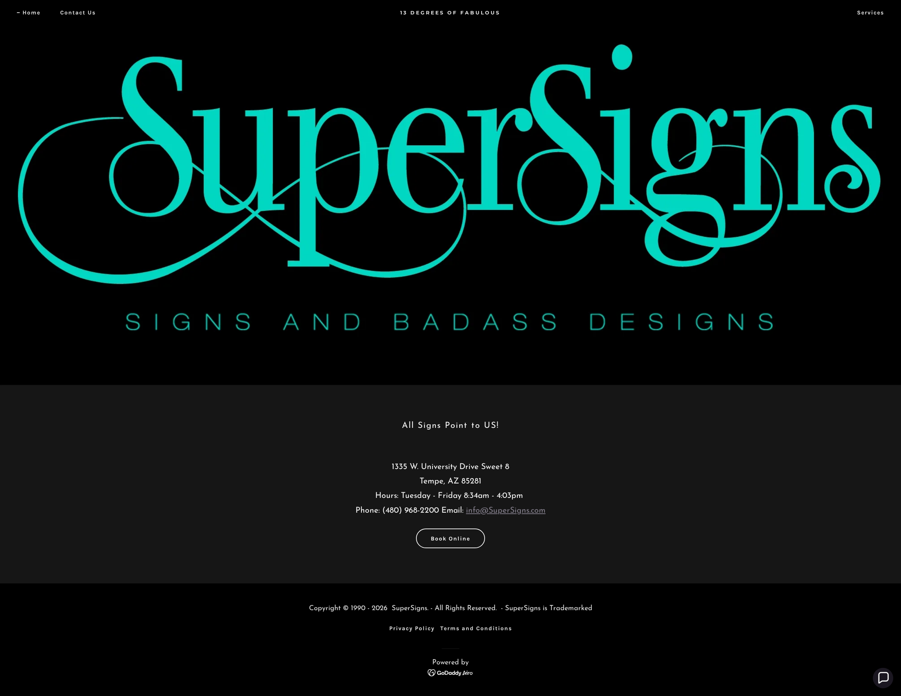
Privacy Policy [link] (412, 628)
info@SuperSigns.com (506, 511)
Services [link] (870, 12)
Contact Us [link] (78, 12)
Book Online (450, 538)
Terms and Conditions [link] (476, 628)
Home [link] (31, 12)
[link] (450, 13)
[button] (883, 678)
